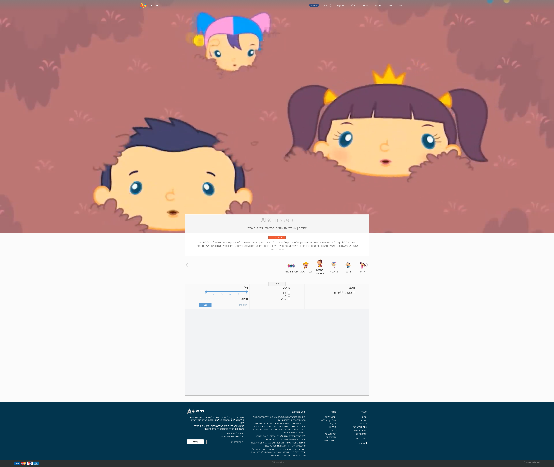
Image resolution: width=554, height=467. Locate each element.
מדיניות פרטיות (360, 430)
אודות (364, 417)
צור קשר (363, 423)
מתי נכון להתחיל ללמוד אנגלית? (292, 442)
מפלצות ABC (330, 433)
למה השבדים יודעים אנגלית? (293, 436)
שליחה (195, 442)
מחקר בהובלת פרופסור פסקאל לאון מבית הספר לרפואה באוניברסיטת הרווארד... (279, 429)
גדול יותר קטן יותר (298, 417)
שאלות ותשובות (360, 427)
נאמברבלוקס (330, 417)
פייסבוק (362, 443)
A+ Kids (150, 5)
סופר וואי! (332, 427)
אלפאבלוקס (331, 437)
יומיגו (334, 430)
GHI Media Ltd (278, 462)
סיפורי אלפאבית (329, 440)
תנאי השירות (361, 433)
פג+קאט (333, 423)
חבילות (364, 420)
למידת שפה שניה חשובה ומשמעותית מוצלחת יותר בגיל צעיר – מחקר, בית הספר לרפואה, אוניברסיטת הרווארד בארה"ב (279, 425)
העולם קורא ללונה (328, 420)
